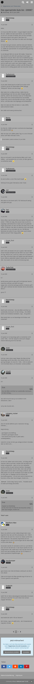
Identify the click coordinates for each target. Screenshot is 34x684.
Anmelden (26, 652)
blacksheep (6, 12)
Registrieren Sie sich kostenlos (17, 646)
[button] (31, 2)
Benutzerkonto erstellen (12, 652)
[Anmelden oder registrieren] (27, 2)
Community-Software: (17, 681)
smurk (4, 482)
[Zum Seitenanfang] (31, 681)
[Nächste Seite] (20, 631)
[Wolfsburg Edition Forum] (2, 2)
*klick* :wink (4, 515)
